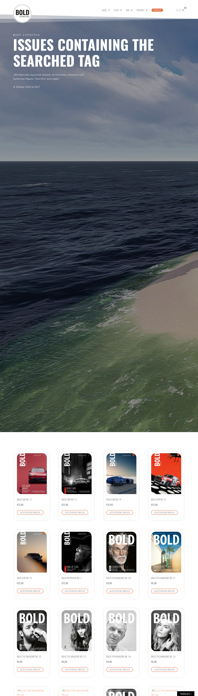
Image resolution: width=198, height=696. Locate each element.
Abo (128, 10)
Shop (116, 10)
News (104, 10)
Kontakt (140, 10)
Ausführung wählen (30, 512)
